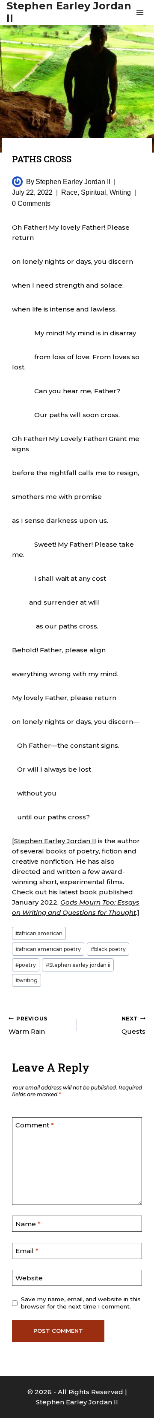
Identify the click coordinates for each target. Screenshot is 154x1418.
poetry (25, 965)
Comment (34, 1125)
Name (28, 1224)
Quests (133, 1025)
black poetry (108, 949)
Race (69, 192)
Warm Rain (28, 1025)
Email (26, 1251)
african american (38, 933)
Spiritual (93, 192)
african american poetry (48, 949)
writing (26, 980)
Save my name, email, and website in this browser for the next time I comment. (81, 1303)
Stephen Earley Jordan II (73, 181)
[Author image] (17, 181)
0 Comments (31, 203)
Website (29, 1278)
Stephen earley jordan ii (78, 965)
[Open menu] (140, 12)
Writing (120, 192)
